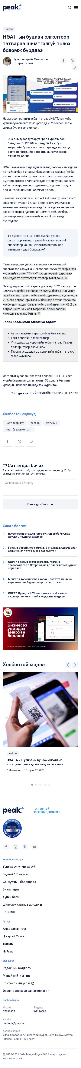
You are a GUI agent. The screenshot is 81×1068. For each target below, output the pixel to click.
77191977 (9, 1011)
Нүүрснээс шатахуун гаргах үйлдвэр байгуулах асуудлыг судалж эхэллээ (39, 535)
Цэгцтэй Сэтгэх (14, 936)
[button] (70, 7)
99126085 (40, 1011)
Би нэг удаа (11, 889)
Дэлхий (8, 944)
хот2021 (51, 422)
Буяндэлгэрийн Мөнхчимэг (31, 59)
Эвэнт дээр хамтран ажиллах (24, 991)
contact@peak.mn (14, 1023)
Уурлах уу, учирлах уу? (19, 867)
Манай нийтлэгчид (16, 975)
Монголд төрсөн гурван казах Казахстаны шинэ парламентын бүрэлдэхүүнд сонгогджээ (40, 581)
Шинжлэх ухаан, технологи (22, 904)
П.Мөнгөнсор (14, 770)
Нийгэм (9, 29)
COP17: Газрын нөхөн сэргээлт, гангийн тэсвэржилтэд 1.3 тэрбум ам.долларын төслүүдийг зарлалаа (42, 565)
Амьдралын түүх (15, 929)
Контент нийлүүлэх (17, 983)
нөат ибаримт (15, 422)
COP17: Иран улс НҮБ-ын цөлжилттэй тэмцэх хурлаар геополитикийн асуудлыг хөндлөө (37, 595)
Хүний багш (11, 897)
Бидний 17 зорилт (16, 874)
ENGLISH (9, 912)
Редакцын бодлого (17, 968)
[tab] (32, 785)
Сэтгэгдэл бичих (38, 504)
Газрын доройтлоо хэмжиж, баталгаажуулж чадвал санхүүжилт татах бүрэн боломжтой (42, 549)
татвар (35, 422)
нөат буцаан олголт (19, 429)
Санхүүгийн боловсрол (19, 882)
